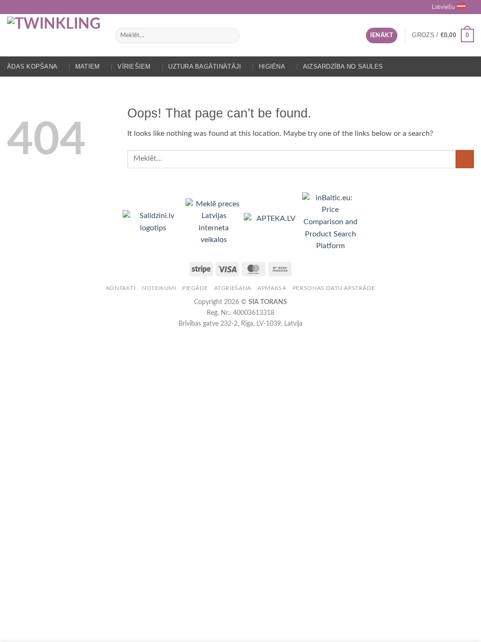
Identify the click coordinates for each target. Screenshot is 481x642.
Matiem (87, 66)
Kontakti (121, 288)
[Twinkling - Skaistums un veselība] (54, 35)
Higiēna (272, 66)
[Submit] (230, 36)
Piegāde (195, 288)
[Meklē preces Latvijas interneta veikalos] (215, 222)
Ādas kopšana (32, 66)
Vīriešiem (133, 66)
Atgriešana (232, 288)
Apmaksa (271, 288)
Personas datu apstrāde (334, 288)
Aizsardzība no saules (343, 66)
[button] (381, 35)
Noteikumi (159, 288)
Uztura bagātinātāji (204, 66)
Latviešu (443, 6)
